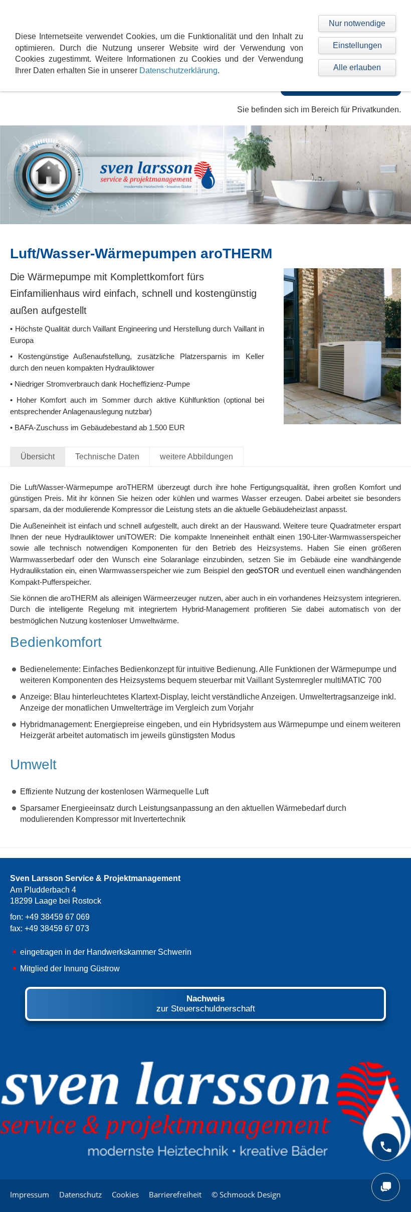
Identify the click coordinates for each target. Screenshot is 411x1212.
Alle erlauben (357, 67)
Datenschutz (80, 1194)
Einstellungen (357, 45)
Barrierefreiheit (175, 1194)
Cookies (125, 1194)
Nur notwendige (357, 23)
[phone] (385, 1147)
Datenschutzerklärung (178, 70)
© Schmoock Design (246, 1194)
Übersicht (38, 456)
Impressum (29, 1194)
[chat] (385, 1187)
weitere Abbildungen (196, 456)
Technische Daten (107, 456)
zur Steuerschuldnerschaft (205, 1003)
